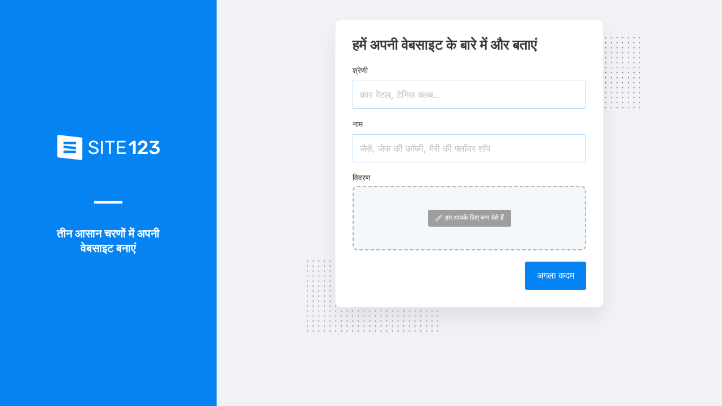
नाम (358, 124)
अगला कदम (555, 275)
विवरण (362, 177)
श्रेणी (360, 70)
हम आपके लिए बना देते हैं (474, 217)
